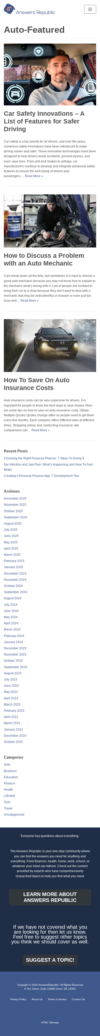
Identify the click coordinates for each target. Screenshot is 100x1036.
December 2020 (15, 735)
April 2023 (11, 698)
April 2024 (11, 623)
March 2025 (12, 555)
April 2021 (11, 717)
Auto (7, 764)
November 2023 (15, 654)
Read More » (34, 176)
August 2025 (13, 523)
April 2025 (11, 548)
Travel (8, 808)
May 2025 (11, 542)
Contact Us (78, 999)
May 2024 (11, 617)
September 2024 (15, 592)
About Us (37, 999)
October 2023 (13, 660)
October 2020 (13, 742)
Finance (9, 783)
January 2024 (13, 642)
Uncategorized (14, 814)
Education (11, 777)
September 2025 (15, 517)
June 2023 (11, 685)
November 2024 (15, 580)
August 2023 (13, 673)
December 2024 (15, 573)
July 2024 (10, 605)
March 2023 (12, 704)
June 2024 (11, 611)
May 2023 (11, 692)
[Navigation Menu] (90, 9)
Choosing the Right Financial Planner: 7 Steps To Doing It (44, 458)
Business (10, 771)
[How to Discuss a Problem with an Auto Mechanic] (50, 246)
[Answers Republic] (29, 9)
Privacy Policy (18, 999)
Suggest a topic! (50, 960)
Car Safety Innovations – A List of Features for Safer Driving (44, 121)
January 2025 (13, 567)
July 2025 (10, 530)
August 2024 (13, 598)
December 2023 (15, 648)
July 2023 (10, 679)
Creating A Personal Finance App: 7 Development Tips (41, 476)
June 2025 (11, 536)
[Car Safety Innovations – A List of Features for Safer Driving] (50, 104)
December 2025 (15, 498)
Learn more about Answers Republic (50, 897)
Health (8, 789)
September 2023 (15, 667)
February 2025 (14, 561)
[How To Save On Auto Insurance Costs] (50, 371)
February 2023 (14, 710)
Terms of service (57, 999)
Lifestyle (9, 796)
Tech (7, 802)
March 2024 (12, 629)
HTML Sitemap (50, 1022)
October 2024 (13, 586)
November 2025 (15, 505)
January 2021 (13, 729)
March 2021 (12, 723)
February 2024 (14, 636)
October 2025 (13, 511)
